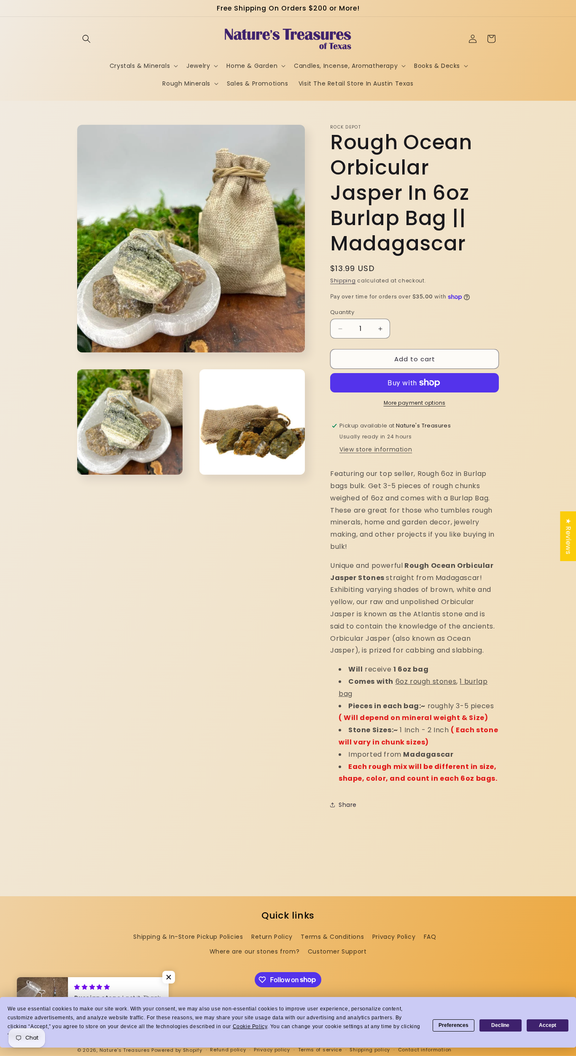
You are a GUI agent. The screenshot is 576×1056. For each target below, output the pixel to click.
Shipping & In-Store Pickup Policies (188, 936)
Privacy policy (272, 1049)
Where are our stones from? (255, 951)
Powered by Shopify (176, 1050)
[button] (86, 39)
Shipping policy (370, 1049)
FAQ (430, 936)
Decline (500, 1025)
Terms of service (320, 1049)
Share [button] (348, 805)
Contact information (425, 1049)
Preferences (453, 1025)
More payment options (415, 402)
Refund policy (228, 1049)
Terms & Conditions (332, 936)
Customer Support (337, 951)
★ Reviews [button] (568, 536)
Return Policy (272, 936)
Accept (547, 1025)
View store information (375, 449)
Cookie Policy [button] (250, 1026)
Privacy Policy (393, 936)
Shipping (343, 280)
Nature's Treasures (125, 1050)
